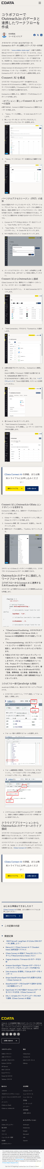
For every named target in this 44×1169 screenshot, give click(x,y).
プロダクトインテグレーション (11, 1094)
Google (25, 1131)
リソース (4, 1134)
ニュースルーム (27, 1097)
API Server (5, 1066)
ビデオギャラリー (7, 1144)
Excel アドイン (6, 1073)
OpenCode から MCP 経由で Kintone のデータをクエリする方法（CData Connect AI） (23, 991)
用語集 (3, 1140)
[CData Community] (18, 1034)
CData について (27, 1091)
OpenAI (25, 1140)
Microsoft (26, 1134)
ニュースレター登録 (7, 1137)
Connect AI (26, 1057)
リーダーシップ (27, 1103)
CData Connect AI (13, 474)
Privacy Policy (20, 1159)
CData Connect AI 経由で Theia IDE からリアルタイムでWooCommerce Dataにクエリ (24, 954)
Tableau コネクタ (7, 1079)
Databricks (26, 1128)
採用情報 (25, 1110)
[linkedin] (3, 1034)
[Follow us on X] (38, 35)
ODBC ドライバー (7, 1054)
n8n (24, 1137)
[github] (14, 1034)
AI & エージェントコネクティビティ (11, 1098)
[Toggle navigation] (39, 3)
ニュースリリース (28, 1094)
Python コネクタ (6, 1063)
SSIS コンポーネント (29, 1060)
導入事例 (4, 1128)
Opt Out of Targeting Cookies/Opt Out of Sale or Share (22, 1166)
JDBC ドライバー (7, 1057)
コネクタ (4, 1091)
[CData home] (9, 3)
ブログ (3, 1131)
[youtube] (10, 1034)
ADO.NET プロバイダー (8, 1060)
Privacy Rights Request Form (10, 1162)
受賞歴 (25, 1100)
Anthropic (26, 1125)
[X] (6, 1034)
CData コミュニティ (7, 1125)
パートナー (5, 1102)
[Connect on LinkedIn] (41, 35)
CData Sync (26, 1054)
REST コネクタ (6, 1070)
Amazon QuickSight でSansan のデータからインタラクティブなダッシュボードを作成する (23, 966)
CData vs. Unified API (8, 1108)
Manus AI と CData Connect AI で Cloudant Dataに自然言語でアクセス (22, 948)
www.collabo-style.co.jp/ (20, 50)
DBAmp (25, 1063)
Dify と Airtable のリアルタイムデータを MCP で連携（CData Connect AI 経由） (23, 997)
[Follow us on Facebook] (34, 35)
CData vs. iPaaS (6, 1105)
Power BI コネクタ (7, 1076)
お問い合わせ (31, 489)
